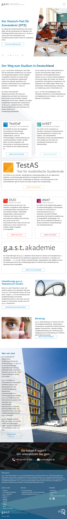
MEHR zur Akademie (33, 270)
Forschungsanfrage (26, 490)
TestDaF (4, 501)
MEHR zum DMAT (50, 235)
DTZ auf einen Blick (13, 44)
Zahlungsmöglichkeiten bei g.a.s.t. (30, 494)
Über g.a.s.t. (5, 495)
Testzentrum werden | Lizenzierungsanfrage (33, 492)
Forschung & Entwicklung (9, 492)
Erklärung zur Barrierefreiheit (57, 495)
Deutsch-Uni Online (7, 508)
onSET (4, 503)
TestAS (4, 504)
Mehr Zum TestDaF (16, 154)
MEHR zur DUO (16, 235)
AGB (51, 494)
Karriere (4, 497)
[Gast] (13, 5)
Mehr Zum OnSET (50, 154)
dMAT (4, 506)
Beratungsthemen (46, 337)
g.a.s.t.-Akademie (7, 494)
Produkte (4, 490)
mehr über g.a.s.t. (11, 435)
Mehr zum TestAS (34, 187)
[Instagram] (50, 498)
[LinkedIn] (54, 498)
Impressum (53, 490)
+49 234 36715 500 (23, 459)
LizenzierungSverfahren (15, 307)
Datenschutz (53, 492)
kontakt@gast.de (47, 459)
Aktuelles (4, 499)
